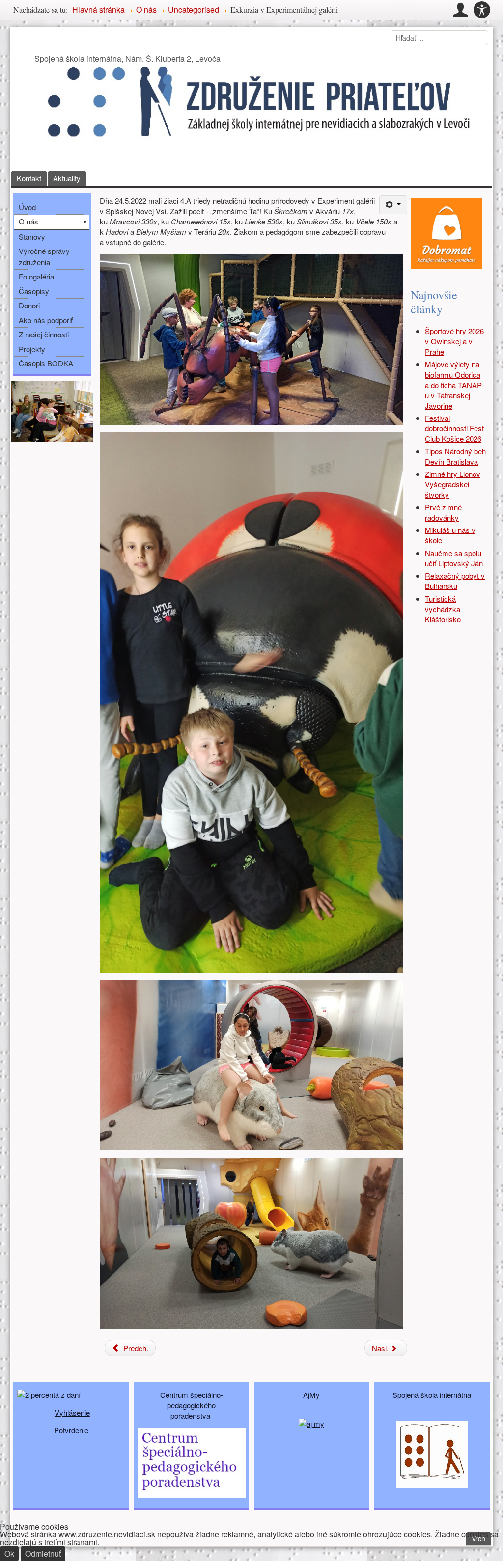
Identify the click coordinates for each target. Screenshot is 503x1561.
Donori (29, 305)
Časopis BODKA (46, 363)
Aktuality (67, 178)
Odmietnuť (43, 1553)
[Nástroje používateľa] (393, 204)
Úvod (27, 207)
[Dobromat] (446, 232)
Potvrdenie (71, 1430)
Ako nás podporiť (46, 320)
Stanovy (32, 236)
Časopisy (34, 291)
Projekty (32, 349)
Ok (9, 1553)
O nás (28, 221)
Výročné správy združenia (44, 256)
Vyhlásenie (72, 1412)
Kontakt (29, 178)
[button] (460, 10)
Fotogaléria (36, 276)
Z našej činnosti (44, 334)
